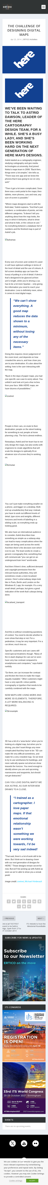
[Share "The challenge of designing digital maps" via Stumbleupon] (19, 906)
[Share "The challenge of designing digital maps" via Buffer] (39, 901)
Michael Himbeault (33, 881)
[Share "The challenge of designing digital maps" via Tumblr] (24, 901)
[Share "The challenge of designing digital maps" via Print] (29, 906)
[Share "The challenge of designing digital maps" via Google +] (19, 901)
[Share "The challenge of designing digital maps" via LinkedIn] (34, 901)
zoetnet (20, 881)
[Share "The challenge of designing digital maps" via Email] (24, 906)
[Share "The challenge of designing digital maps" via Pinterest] (29, 901)
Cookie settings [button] (15, 1180)
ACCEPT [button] (32, 1180)
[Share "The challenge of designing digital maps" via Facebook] (8, 901)
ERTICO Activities (30, 39)
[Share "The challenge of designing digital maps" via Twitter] (13, 901)
